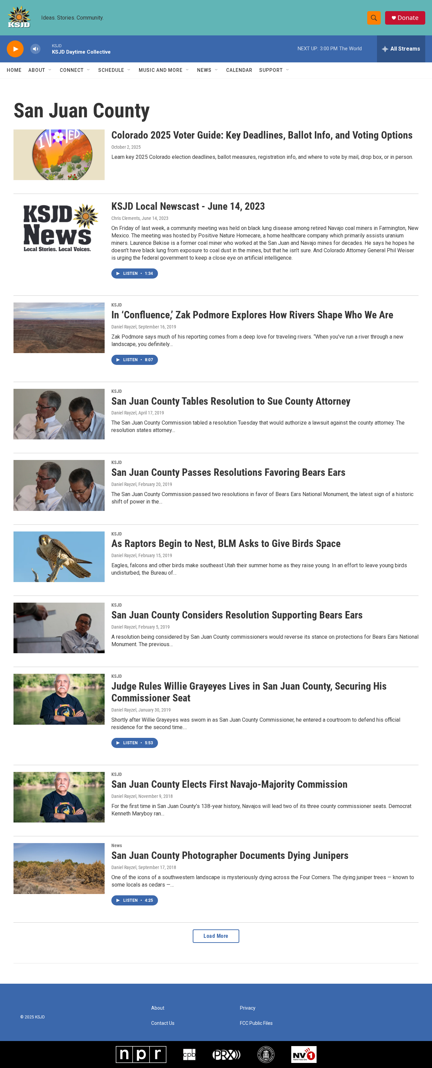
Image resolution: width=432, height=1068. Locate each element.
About (36, 70)
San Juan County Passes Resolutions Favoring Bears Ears (228, 472)
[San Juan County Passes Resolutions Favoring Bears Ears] (59, 485)
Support (271, 70)
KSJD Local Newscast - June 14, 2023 (188, 206)
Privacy (247, 1008)
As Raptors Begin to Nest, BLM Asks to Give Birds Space (226, 543)
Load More (216, 936)
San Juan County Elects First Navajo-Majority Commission (229, 784)
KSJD (116, 305)
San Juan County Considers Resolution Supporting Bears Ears (237, 615)
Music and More (161, 70)
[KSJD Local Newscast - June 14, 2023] (59, 226)
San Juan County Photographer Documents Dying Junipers (230, 855)
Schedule (111, 70)
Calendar (239, 70)
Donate (408, 17)
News (204, 70)
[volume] (35, 49)
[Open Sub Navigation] (50, 70)
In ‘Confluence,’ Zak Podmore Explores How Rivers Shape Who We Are (252, 315)
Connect (72, 70)
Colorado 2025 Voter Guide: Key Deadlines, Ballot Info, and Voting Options (262, 135)
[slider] (46, 48)
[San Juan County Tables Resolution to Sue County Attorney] (59, 414)
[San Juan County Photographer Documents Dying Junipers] (59, 868)
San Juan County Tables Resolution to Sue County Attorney (230, 401)
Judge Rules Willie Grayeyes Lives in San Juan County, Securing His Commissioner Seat (249, 692)
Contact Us (162, 1023)
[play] (15, 49)
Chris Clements (125, 218)
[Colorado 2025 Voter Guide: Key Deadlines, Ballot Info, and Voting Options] (59, 154)
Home (14, 70)
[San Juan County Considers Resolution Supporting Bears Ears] (59, 628)
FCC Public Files (256, 1023)
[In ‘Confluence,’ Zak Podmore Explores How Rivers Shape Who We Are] (59, 327)
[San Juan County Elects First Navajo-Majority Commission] (59, 797)
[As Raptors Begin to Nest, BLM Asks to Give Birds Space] (59, 556)
